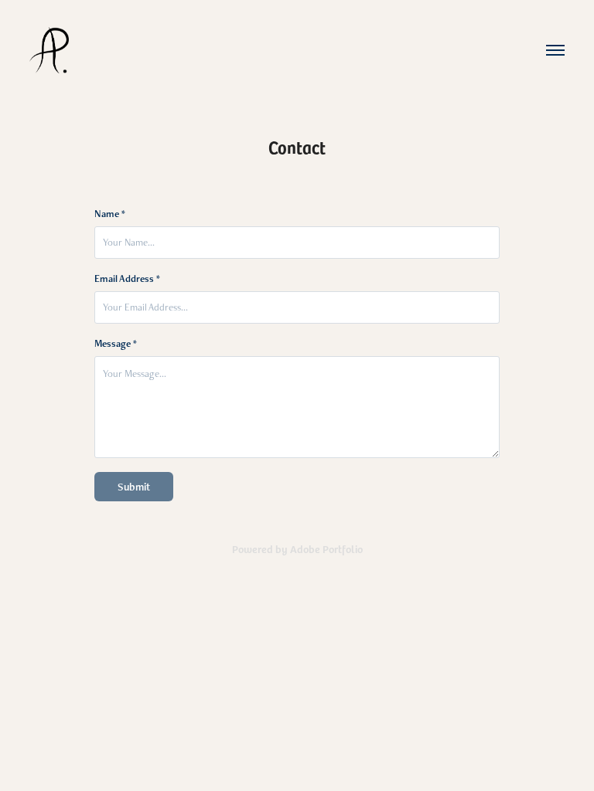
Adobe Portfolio (326, 548)
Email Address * (127, 279)
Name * (109, 214)
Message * (115, 344)
